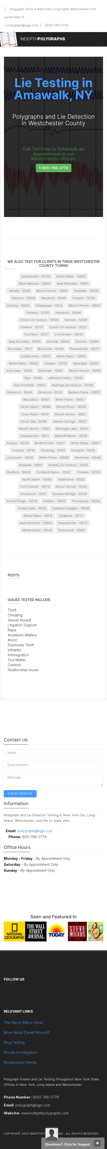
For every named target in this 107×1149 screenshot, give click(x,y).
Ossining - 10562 (53, 450)
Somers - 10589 (87, 341)
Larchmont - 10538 (19, 457)
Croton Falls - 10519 (32, 508)
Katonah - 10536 (75, 320)
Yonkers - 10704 (88, 472)
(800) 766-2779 (56, 25)
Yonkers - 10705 (83, 298)
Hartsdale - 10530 (85, 363)
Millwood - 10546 (19, 392)
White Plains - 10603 (71, 276)
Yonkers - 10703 (55, 363)
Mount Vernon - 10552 (71, 487)
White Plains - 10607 (85, 443)
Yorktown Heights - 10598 (70, 508)
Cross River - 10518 (35, 414)
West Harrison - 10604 (35, 283)
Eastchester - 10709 (35, 276)
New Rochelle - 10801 (72, 283)
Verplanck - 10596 (68, 313)
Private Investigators (20, 1052)
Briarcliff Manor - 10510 (71, 436)
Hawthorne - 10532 (71, 479)
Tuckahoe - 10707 (71, 516)
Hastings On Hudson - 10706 (72, 385)
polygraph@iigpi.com (22, 25)
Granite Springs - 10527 (70, 421)
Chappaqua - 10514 (49, 305)
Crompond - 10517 (33, 494)
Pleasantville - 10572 (72, 523)
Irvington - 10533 (83, 450)
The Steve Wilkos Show (23, 1022)
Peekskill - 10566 (86, 291)
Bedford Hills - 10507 (50, 443)
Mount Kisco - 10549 (71, 407)
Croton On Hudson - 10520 (39, 320)
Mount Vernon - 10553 (52, 291)
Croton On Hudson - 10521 (68, 327)
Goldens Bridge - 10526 (70, 494)
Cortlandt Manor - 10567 (54, 472)
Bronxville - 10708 (51, 349)
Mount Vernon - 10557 (70, 414)
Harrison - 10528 (23, 298)
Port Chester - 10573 (35, 487)
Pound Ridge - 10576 (22, 501)
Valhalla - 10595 (19, 291)
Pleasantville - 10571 (34, 436)
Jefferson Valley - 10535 (65, 378)
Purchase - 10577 (36, 334)
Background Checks (20, 1062)
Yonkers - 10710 (23, 450)
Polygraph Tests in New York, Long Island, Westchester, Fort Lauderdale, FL (50, 13)
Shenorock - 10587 (71, 530)
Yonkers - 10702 (37, 313)
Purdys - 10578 (18, 443)
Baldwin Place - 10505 (84, 392)
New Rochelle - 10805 (25, 341)
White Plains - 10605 (71, 356)
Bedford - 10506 (19, 472)
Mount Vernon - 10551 (34, 429)
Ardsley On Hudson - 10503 (68, 465)
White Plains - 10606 (54, 457)
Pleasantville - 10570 (84, 349)
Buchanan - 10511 (20, 349)
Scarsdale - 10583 (19, 371)
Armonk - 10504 (58, 341)
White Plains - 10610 (38, 516)
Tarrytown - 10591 (50, 371)
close (97, 1143)
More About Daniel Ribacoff (26, 1032)
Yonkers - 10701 (31, 327)
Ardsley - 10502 (18, 305)
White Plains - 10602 (23, 363)
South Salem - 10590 (36, 407)
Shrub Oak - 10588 (34, 421)
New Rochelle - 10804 (36, 523)
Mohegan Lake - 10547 (72, 429)
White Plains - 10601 (69, 399)
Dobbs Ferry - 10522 (36, 356)
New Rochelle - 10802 (30, 385)
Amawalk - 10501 (30, 465)
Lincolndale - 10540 (69, 334)
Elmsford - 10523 (50, 392)
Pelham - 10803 (54, 501)
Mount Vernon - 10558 (85, 371)
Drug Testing (14, 1042)
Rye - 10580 (33, 378)
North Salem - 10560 (37, 479)
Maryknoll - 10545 (53, 298)
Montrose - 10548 (88, 457)
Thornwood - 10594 (86, 501)
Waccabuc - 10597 (36, 399)
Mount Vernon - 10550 (84, 305)
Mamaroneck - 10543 (37, 530)
